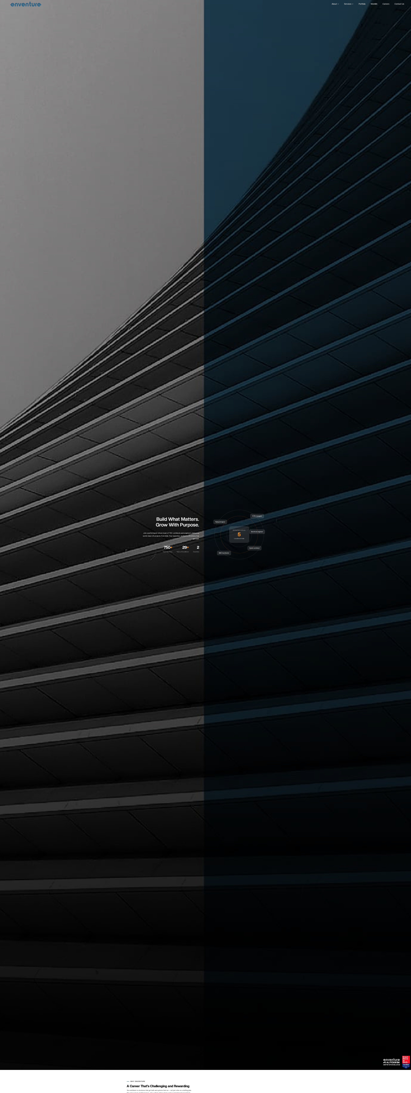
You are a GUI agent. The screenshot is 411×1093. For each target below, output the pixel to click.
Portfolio (362, 4)
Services (347, 4)
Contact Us (399, 4)
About (334, 4)
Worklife (374, 4)
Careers (386, 4)
